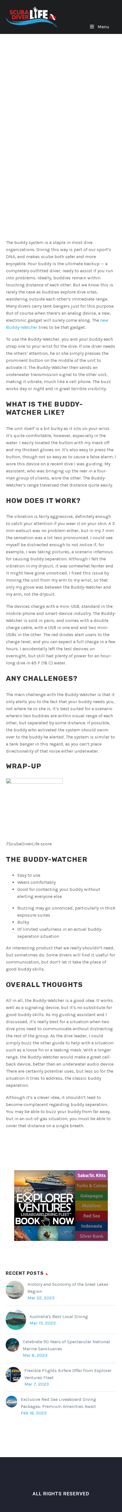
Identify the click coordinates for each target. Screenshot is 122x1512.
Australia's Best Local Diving (59, 1316)
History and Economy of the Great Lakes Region (68, 1288)
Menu (103, 26)
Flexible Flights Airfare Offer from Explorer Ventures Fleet (68, 1374)
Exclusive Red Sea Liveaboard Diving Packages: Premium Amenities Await (58, 1403)
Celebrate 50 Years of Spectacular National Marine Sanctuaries (66, 1345)
